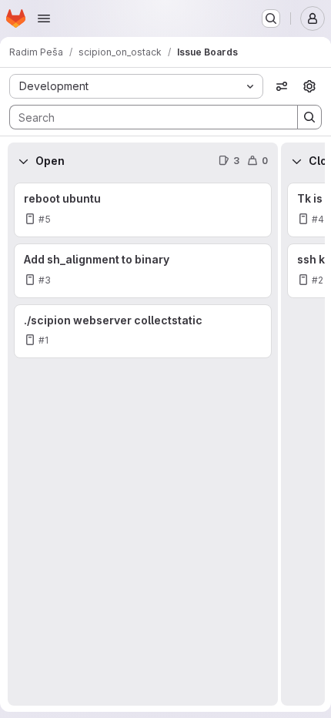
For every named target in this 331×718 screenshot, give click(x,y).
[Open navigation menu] (44, 18)
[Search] (309, 117)
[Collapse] (23, 161)
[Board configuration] (309, 86)
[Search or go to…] (271, 18)
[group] (143, 443)
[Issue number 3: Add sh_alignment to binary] (143, 270)
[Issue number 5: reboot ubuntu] (143, 210)
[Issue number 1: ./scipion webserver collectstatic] (143, 331)
